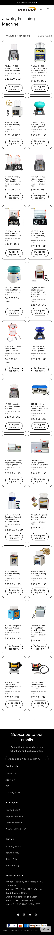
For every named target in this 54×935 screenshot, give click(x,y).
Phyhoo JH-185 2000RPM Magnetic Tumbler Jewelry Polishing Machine (39, 69)
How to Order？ (13, 810)
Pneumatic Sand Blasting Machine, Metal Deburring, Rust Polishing (38, 629)
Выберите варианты (14, 87)
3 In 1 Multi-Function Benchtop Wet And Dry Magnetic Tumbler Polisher (14, 518)
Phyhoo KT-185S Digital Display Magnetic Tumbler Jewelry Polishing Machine (39, 292)
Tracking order (13, 792)
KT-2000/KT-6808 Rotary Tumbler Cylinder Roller (13, 348)
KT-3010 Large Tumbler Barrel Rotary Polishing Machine (38, 234)
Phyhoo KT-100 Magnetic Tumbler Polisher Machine (13, 68)
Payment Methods (14, 816)
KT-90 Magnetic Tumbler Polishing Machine (12, 124)
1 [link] (19, 719)
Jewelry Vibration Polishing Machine (13, 289)
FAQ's (8, 786)
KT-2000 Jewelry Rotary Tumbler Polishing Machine (13, 179)
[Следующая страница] (34, 719)
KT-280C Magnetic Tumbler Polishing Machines (39, 573)
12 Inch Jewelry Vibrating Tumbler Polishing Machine (39, 348)
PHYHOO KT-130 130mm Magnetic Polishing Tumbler (38, 179)
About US (10, 780)
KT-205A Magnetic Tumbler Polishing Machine (39, 517)
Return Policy (12, 859)
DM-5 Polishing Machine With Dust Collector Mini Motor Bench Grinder (40, 407)
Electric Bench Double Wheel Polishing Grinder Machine (38, 685)
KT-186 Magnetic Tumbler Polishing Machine (12, 406)
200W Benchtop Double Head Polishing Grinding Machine (13, 685)
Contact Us (11, 773)
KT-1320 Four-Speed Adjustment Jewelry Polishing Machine (14, 462)
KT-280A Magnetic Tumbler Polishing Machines (13, 628)
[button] (5, 9)
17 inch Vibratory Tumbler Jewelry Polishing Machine (39, 124)
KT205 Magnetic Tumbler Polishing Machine (12, 573)
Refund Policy (12, 853)
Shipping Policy (13, 846)
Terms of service (14, 822)
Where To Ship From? (16, 829)
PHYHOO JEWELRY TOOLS (21, 931)
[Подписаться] (45, 759)
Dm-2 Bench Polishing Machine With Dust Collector (39, 462)
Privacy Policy (12, 865)
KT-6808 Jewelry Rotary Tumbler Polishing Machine (13, 233)
